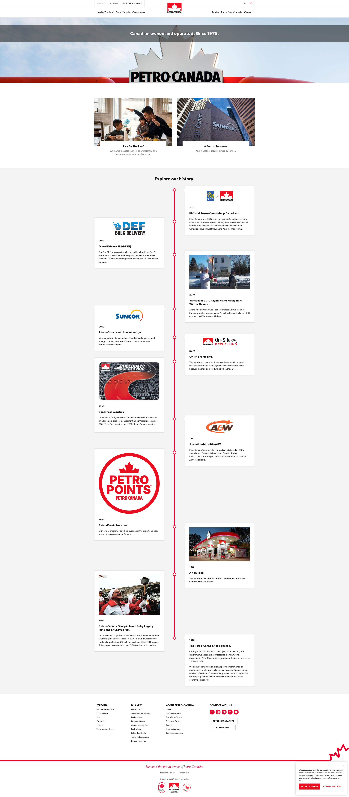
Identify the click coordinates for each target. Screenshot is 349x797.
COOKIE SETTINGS (332, 786)
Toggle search (251, 3)
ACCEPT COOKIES (309, 786)
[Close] (343, 766)
